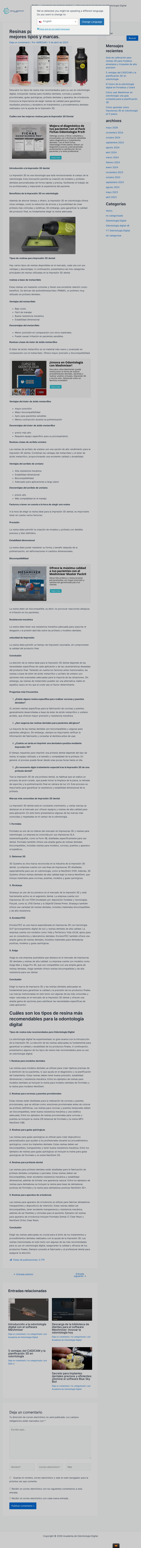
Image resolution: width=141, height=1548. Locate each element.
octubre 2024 (113, 137)
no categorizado (34, 1334)
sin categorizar (113, 235)
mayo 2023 (112, 192)
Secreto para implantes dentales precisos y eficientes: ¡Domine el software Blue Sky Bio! (72, 1377)
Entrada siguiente (80, 1275)
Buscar (132, 38)
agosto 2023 (112, 187)
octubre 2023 (113, 177)
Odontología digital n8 (117, 225)
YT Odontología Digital (118, 230)
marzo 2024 (112, 157)
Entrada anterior (23, 1274)
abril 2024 (111, 152)
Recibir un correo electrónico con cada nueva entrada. (40, 1498)
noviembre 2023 (114, 172)
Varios (109, 210)
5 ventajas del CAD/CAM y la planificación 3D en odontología (26, 1353)
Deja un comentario (19, 42)
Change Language (92, 21)
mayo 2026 (112, 127)
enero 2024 (112, 167)
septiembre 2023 (115, 182)
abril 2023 (111, 197)
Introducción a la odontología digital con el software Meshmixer (27, 1327)
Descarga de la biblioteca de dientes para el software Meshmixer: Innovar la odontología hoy (70, 1328)
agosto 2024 (112, 147)
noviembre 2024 (114, 132)
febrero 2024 (113, 162)
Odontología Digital (116, 220)
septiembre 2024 (115, 142)
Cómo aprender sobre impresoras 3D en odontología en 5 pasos (122, 110)
